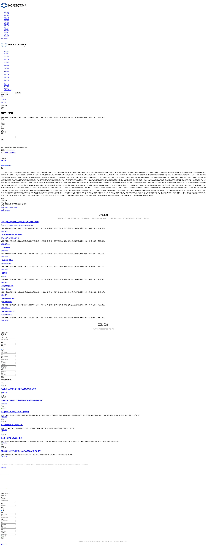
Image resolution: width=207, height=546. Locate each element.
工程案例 (6, 24)
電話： (3, 354)
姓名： (3, 342)
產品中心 (6, 30)
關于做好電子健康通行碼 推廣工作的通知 (15, 412)
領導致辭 (6, 19)
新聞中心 (6, 32)
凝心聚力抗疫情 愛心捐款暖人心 (12, 425)
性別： (3, 345)
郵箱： (3, 361)
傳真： (3, 357)
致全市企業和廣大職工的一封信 (11, 438)
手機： (3, 351)
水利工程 (6, 25)
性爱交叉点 (4, 544)
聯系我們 (6, 36)
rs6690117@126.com (10, 152)
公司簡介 (6, 15)
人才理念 (6, 22)
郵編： (3, 373)
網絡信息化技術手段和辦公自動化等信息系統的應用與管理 (21, 451)
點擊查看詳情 (5, 231)
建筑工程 (6, 29)
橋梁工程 (6, 27)
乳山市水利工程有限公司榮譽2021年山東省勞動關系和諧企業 (21, 400)
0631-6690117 (4, 38)
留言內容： (4, 337)
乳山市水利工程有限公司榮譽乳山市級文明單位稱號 (18, 389)
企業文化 (6, 17)
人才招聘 (6, 34)
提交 (2, 376)
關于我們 (6, 14)
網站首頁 (6, 12)
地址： (3, 369)
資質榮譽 (6, 20)
